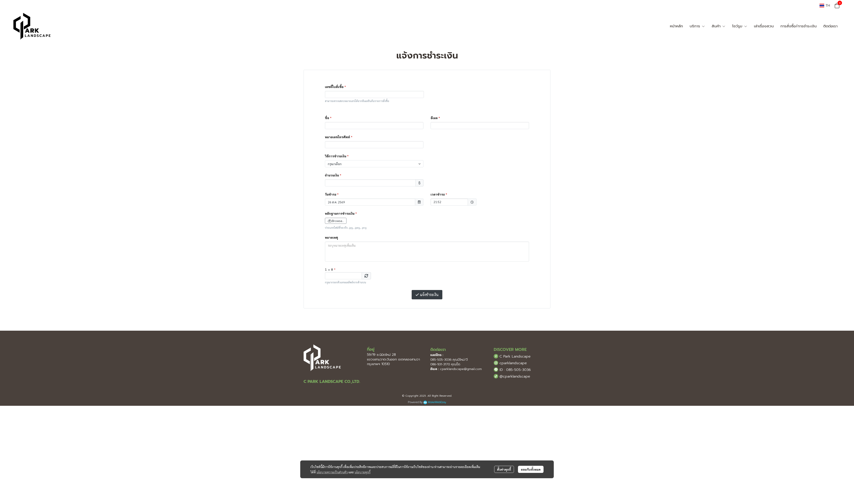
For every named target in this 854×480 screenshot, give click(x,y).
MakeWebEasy (437, 402)
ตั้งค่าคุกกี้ (504, 469)
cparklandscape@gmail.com (461, 369)
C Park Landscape (514, 356)
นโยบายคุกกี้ (362, 472)
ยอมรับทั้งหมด (531, 469)
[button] (812, 5)
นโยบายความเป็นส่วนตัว (332, 472)
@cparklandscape (514, 376)
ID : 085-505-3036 (514, 369)
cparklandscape (512, 363)
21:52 (447, 202)
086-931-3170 (440, 364)
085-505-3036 (440, 359)
